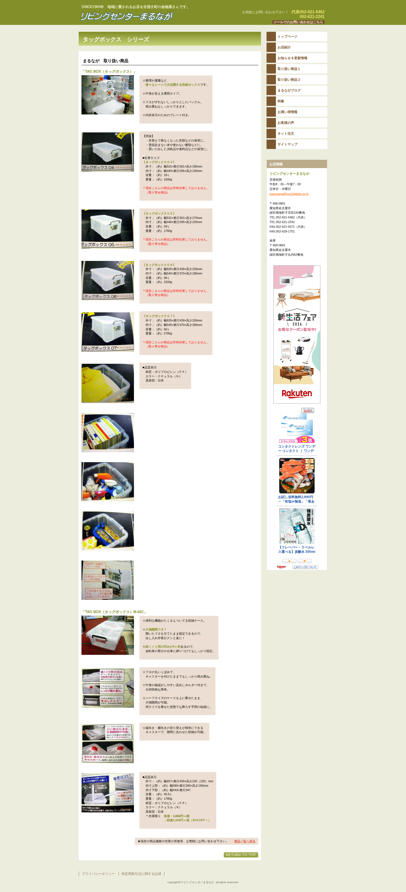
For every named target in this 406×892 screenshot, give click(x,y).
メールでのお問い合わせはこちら (298, 22)
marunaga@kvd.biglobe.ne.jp (289, 193)
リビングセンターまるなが (148, 16)
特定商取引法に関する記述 (141, 874)
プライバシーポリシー (98, 874)
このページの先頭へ (241, 854)
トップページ (287, 36)
